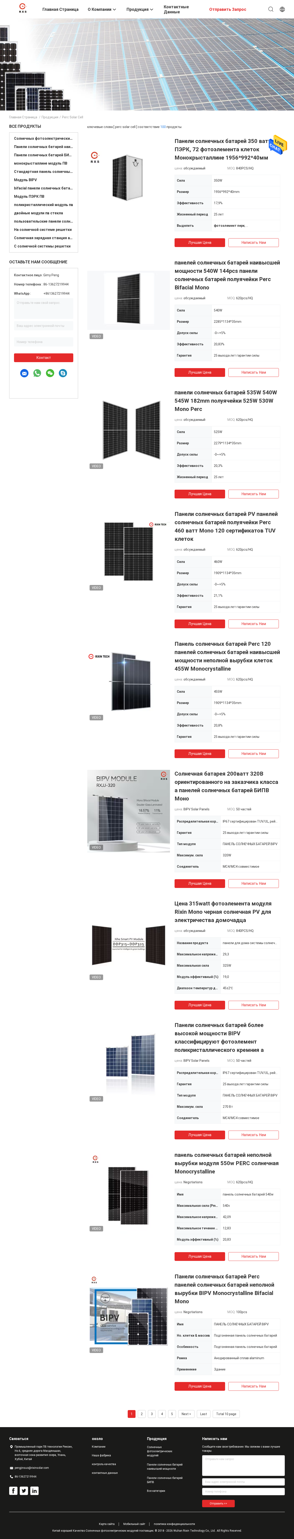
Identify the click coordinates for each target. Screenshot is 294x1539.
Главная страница (23, 117)
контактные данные (105, 1473)
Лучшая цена (199, 242)
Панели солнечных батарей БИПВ (43, 155)
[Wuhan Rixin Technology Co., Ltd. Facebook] (13, 1491)
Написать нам (253, 242)
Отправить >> (218, 1503)
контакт (43, 357)
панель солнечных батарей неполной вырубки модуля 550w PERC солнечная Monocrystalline (227, 1163)
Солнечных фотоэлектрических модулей (43, 138)
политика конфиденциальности (174, 1524)
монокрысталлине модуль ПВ (40, 163)
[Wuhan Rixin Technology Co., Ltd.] (23, 7)
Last (203, 1414)
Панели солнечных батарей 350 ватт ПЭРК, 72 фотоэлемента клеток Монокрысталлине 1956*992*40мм (223, 149)
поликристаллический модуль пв (43, 205)
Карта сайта (107, 1524)
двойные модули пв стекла (38, 213)
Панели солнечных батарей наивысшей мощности (43, 147)
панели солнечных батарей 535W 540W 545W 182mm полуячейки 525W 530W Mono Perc (226, 400)
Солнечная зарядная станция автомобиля (43, 238)
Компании (98, 1446)
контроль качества (104, 1464)
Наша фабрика (101, 1455)
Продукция (50, 117)
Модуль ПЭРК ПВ (29, 196)
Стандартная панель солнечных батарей (43, 171)
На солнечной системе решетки (43, 229)
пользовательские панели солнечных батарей (43, 221)
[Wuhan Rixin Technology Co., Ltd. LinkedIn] (34, 1491)
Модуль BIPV (25, 180)
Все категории (156, 1490)
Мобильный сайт (134, 1524)
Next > (186, 1414)
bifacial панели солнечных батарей (43, 188)
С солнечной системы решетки (42, 246)
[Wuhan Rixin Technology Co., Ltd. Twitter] (24, 1491)
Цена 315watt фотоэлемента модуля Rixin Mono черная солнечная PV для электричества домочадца (223, 911)
